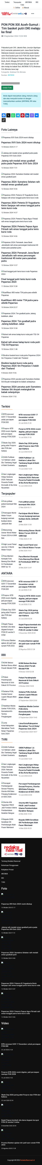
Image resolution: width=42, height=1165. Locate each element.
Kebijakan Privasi (7, 870)
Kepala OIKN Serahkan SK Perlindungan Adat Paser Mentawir (28, 822)
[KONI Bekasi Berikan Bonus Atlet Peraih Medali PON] (9, 665)
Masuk (26, 8)
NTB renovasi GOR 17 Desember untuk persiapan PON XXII (28, 417)
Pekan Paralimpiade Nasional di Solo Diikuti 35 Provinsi (29, 680)
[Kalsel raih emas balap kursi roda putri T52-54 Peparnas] (21, 336)
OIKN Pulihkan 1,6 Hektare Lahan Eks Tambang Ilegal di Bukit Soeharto (29, 462)
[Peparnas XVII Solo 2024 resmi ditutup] (21, 137)
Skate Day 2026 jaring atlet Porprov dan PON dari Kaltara (29, 446)
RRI (37, 2)
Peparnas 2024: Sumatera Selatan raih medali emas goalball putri (20, 183)
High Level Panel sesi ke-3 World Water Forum (29, 546)
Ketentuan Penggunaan (9, 865)
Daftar (17, 8)
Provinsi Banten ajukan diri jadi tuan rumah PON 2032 (29, 643)
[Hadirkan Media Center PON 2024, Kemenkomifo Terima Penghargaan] (9, 711)
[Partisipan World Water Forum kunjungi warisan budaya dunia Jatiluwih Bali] (9, 518)
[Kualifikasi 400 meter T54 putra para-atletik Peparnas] (21, 294)
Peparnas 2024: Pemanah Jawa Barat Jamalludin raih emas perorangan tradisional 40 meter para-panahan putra (20, 256)
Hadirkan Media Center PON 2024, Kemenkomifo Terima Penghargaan (29, 710)
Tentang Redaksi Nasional (10, 861)
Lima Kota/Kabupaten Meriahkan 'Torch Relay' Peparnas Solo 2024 (29, 726)
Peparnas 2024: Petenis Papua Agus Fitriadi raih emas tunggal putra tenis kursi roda (20, 229)
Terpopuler (17, 2)
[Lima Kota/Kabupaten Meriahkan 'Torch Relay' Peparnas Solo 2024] (9, 728)
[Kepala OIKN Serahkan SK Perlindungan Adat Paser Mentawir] (9, 823)
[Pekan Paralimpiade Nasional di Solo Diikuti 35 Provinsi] (9, 681)
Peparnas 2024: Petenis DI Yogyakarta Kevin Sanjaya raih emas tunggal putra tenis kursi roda (20, 205)
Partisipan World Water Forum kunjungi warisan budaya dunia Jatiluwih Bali (29, 517)
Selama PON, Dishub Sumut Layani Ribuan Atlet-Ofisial (28, 694)
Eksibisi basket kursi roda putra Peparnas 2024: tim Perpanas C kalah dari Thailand (20, 366)
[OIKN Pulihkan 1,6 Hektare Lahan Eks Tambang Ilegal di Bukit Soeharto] (9, 461)
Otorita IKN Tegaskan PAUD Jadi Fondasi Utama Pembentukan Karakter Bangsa (28, 807)
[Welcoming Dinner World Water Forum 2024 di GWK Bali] (9, 534)
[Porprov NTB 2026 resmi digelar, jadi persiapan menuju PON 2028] (9, 432)
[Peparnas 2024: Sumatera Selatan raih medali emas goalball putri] (21, 175)
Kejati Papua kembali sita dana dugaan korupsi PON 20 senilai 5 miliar (30, 627)
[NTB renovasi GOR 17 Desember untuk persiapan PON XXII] (9, 418)
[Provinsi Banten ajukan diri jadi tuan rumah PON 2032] (9, 643)
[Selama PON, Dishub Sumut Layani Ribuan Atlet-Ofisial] (9, 695)
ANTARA (28, 2)
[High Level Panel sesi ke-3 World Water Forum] (9, 547)
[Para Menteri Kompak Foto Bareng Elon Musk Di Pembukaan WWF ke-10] (9, 561)
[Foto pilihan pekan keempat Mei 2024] (9, 504)
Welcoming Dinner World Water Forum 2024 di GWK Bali (29, 533)
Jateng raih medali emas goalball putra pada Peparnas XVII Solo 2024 (19, 162)
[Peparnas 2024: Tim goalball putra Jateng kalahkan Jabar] (21, 315)
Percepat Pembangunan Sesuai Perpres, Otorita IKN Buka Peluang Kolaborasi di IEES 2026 (29, 788)
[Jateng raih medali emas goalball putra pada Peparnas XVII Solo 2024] (21, 154)
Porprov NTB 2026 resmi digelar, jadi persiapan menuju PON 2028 (30, 432)
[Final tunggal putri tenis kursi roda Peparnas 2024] (21, 273)
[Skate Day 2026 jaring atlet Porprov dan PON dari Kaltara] (9, 447)
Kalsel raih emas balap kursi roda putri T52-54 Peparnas (20, 343)
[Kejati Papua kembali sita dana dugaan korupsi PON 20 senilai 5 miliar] (9, 629)
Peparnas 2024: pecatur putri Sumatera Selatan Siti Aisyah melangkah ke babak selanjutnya (21, 389)
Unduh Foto (7, 88)
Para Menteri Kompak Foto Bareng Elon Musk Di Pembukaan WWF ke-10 (29, 560)
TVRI (22, 5)
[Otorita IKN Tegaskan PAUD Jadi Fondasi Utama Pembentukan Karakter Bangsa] (9, 808)
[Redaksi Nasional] (14, 13)
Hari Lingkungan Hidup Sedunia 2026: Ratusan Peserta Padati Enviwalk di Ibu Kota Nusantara (29, 479)
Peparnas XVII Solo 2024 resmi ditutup (20, 142)
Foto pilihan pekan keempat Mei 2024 (27, 503)
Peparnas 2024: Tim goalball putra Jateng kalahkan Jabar (18, 322)
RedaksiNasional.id (27, 1160)
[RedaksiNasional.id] (13, 851)
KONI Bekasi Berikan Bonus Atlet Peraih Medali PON (28, 666)
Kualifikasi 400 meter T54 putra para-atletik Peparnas (20, 301)
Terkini (7, 2)
